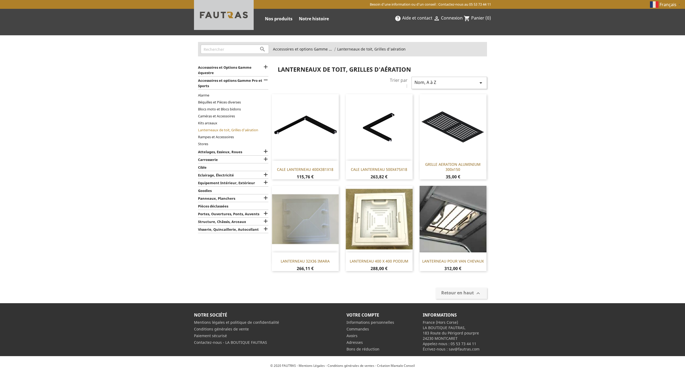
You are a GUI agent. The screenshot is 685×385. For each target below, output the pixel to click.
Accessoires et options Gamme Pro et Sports (230, 83)
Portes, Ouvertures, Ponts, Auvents (228, 213)
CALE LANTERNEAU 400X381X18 (305, 169)
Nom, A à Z (449, 82)
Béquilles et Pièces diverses (219, 102)
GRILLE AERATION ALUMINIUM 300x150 (453, 167)
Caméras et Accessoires (216, 116)
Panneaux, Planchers (216, 198)
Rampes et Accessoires (216, 136)
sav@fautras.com (464, 349)
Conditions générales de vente (221, 329)
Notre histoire (314, 19)
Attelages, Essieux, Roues (220, 151)
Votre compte (363, 315)
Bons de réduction (363, 349)
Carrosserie (208, 159)
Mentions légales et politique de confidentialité (236, 322)
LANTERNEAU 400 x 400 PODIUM (379, 261)
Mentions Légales (312, 366)
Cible (202, 167)
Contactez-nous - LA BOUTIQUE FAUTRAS (230, 342)
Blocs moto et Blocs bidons (219, 109)
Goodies (205, 190)
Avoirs (352, 335)
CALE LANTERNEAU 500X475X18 (379, 169)
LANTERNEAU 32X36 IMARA (305, 261)
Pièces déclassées (213, 206)
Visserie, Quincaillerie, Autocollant (228, 229)
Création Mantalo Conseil (396, 366)
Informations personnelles (370, 322)
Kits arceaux (207, 123)
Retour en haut (461, 293)
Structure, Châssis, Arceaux (222, 221)
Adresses (355, 342)
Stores (203, 143)
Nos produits (278, 19)
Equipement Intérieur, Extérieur (226, 182)
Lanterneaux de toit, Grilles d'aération (228, 130)
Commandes (358, 329)
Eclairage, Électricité (216, 175)
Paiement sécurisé (210, 335)
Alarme (203, 95)
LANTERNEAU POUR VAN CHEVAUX (453, 261)
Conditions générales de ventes (351, 366)
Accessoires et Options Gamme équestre (225, 70)
